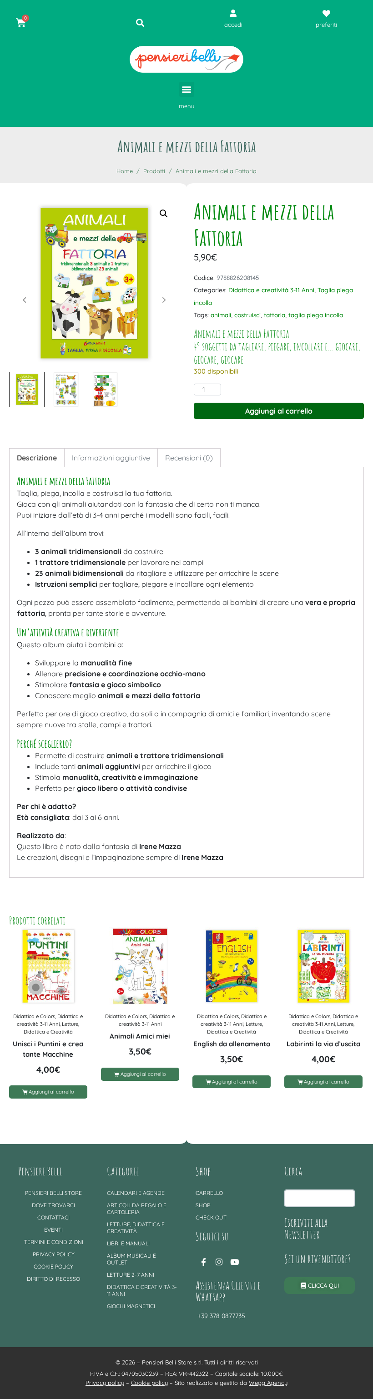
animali (221, 315)
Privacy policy (54, 1254)
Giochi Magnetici (131, 1306)
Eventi (53, 1229)
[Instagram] (219, 1262)
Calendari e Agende (136, 1192)
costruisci (247, 315)
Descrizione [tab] (37, 457)
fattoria (274, 315)
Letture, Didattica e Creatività (136, 1227)
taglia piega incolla (315, 315)
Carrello (209, 1192)
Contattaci (53, 1217)
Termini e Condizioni (53, 1242)
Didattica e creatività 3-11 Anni (271, 290)
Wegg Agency (268, 1382)
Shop (203, 1205)
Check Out (211, 1217)
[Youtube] (234, 1262)
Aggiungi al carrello (279, 410)
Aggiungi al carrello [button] (51, 1092)
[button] (186, 89)
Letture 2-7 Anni (130, 1274)
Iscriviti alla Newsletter (306, 1228)
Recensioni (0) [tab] (189, 457)
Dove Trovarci (53, 1205)
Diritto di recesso (53, 1278)
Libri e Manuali (128, 1243)
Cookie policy (53, 1266)
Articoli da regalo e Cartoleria (136, 1208)
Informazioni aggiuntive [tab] (111, 457)
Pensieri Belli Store (53, 1192)
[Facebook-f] (203, 1262)
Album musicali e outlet (131, 1259)
